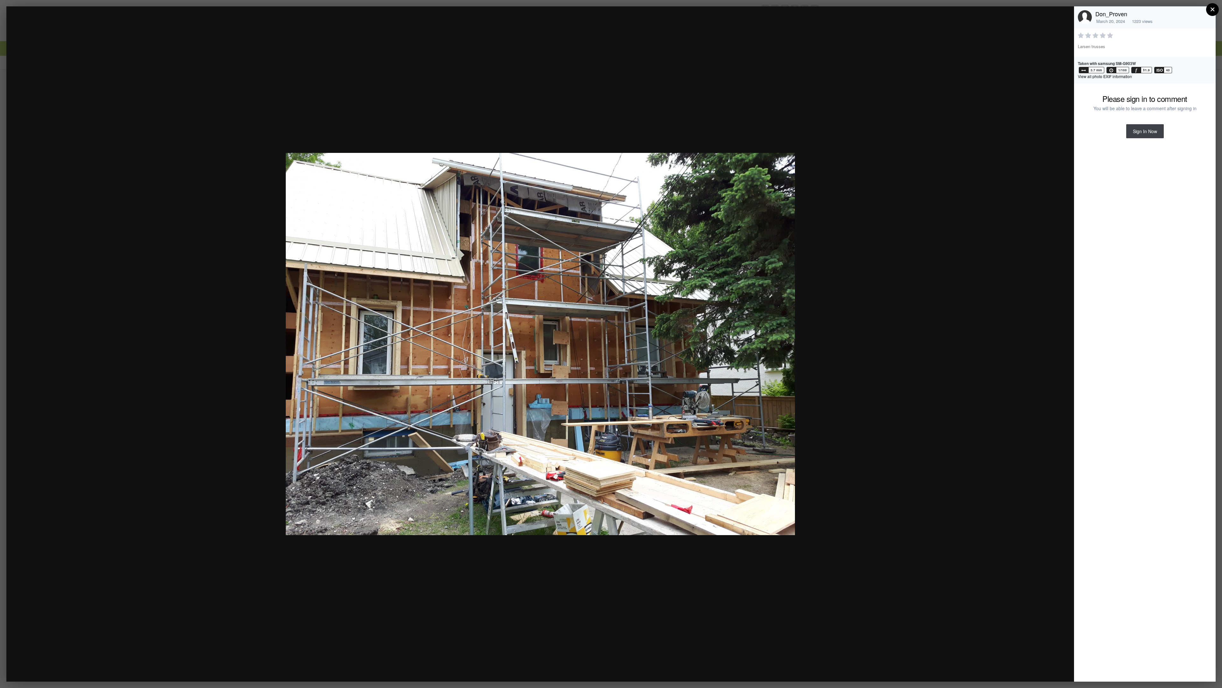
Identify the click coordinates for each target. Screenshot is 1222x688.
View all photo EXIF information (1105, 76)
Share (1053, 670)
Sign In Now (1145, 131)
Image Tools (1010, 670)
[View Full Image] (1063, 18)
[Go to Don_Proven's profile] (1085, 17)
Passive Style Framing (69, 23)
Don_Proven (1111, 14)
